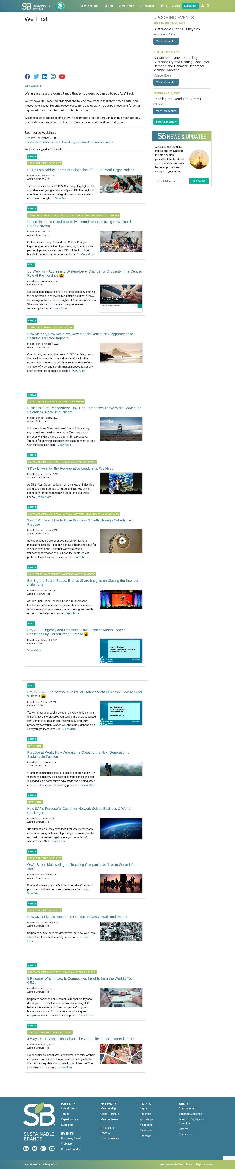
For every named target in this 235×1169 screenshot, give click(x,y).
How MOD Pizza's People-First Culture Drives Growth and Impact (77, 917)
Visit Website (33, 86)
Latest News (69, 1108)
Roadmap (145, 1114)
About (176, 6)
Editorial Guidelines (190, 1114)
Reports (105, 1132)
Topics (65, 1114)
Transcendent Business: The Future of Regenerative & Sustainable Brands (69, 142)
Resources (147, 6)
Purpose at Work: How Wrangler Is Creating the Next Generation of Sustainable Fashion (78, 754)
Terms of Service (31, 1164)
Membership (127, 6)
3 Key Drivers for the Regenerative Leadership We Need (70, 468)
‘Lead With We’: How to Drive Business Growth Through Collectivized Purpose (80, 522)
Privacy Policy (50, 1164)
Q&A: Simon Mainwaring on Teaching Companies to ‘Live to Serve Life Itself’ (81, 867)
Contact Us (185, 1134)
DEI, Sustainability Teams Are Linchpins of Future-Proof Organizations (80, 170)
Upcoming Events (71, 1138)
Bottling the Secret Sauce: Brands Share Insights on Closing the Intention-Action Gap (83, 583)
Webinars (67, 1143)
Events (108, 6)
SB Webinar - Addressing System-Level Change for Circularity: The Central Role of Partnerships (84, 273)
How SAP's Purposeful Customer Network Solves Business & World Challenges (78, 811)
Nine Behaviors (109, 1138)
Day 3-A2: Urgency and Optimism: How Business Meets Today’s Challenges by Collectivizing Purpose (76, 632)
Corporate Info (187, 1108)
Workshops (146, 1119)
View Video (34, 650)
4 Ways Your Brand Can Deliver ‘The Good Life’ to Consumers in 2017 (80, 1039)
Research (145, 1136)
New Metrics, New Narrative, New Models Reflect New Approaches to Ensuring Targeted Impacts (80, 336)
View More (61, 198)
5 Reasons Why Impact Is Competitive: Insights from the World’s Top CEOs (80, 981)
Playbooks (146, 1130)
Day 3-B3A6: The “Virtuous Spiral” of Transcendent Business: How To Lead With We (84, 694)
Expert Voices (69, 1119)
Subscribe (190, 5)
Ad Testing (146, 1125)
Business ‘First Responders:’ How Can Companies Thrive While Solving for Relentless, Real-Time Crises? (84, 410)
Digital (164, 6)
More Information (166, 41)
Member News (109, 1119)
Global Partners (109, 1114)
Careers (183, 1129)
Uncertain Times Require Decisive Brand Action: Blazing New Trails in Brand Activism (80, 224)
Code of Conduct (71, 1149)
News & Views (89, 6)
